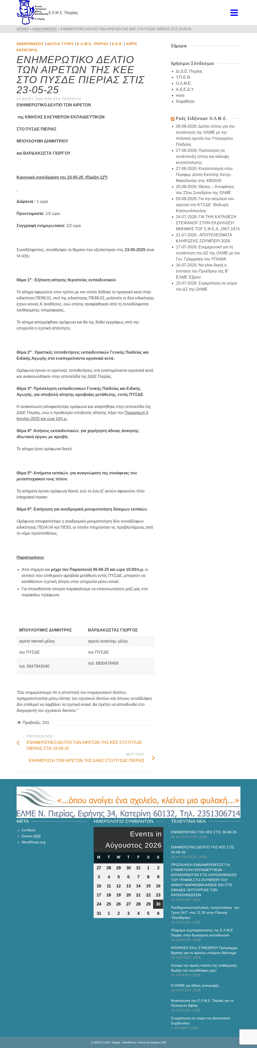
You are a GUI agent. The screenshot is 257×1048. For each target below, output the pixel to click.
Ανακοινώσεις (30, 44)
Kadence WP (158, 1042)
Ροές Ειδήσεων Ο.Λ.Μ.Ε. (201, 118)
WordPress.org (33, 842)
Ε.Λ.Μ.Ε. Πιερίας (93, 44)
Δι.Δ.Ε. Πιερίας (189, 71)
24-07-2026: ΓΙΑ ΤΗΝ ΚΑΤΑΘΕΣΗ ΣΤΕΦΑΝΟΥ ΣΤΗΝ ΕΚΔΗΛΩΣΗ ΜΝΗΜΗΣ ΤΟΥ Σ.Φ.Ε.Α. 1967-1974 (208, 223)
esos (180, 95)
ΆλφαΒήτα (185, 101)
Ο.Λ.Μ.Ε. (184, 83)
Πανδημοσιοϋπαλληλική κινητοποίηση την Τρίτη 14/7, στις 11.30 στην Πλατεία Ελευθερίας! (205, 912)
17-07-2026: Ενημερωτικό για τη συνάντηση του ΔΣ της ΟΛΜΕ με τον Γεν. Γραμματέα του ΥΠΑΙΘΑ (208, 253)
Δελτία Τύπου (60, 44)
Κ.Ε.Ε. (117, 44)
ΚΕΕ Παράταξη (67, 99)
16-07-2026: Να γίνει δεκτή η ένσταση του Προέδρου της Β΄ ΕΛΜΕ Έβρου (202, 271)
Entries (31, 836)
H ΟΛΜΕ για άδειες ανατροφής (195, 985)
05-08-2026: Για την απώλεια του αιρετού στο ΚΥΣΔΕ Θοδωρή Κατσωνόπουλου (205, 205)
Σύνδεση (28, 830)
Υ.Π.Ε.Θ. (183, 77)
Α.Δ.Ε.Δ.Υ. (185, 89)
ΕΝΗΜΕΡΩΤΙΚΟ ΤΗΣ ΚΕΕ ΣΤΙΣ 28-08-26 (204, 832)
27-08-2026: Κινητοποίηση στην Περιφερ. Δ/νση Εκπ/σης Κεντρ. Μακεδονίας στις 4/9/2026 (204, 174)
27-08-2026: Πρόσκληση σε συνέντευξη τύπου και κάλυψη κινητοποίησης (202, 156)
